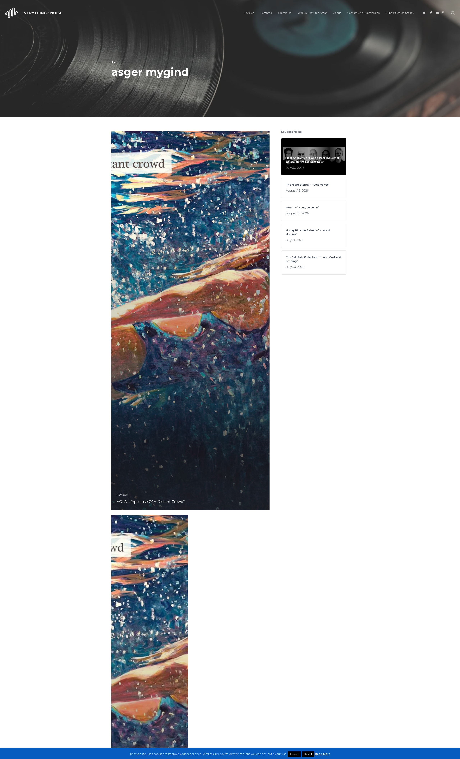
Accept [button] (294, 754)
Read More (322, 754)
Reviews (122, 494)
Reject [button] (308, 754)
